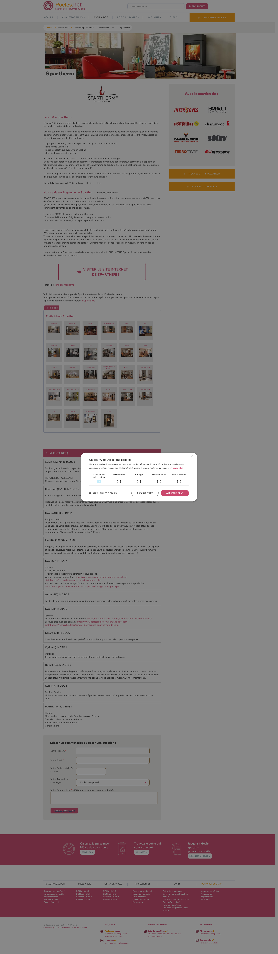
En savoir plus (176, 467)
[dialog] (139, 477)
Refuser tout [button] (145, 493)
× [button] (192, 456)
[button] (103, 493)
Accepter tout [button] (174, 493)
